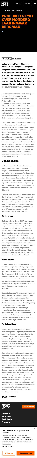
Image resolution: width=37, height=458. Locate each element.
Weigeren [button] (9, 453)
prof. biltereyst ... (17, 10)
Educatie (6, 416)
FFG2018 (12, 397)
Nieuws (6, 422)
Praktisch (7, 419)
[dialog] (18, 442)
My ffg (27, 3)
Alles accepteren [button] (25, 453)
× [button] (34, 428)
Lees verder (7, 444)
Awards (6, 413)
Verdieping (7, 59)
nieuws (7, 10)
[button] (18, 446)
